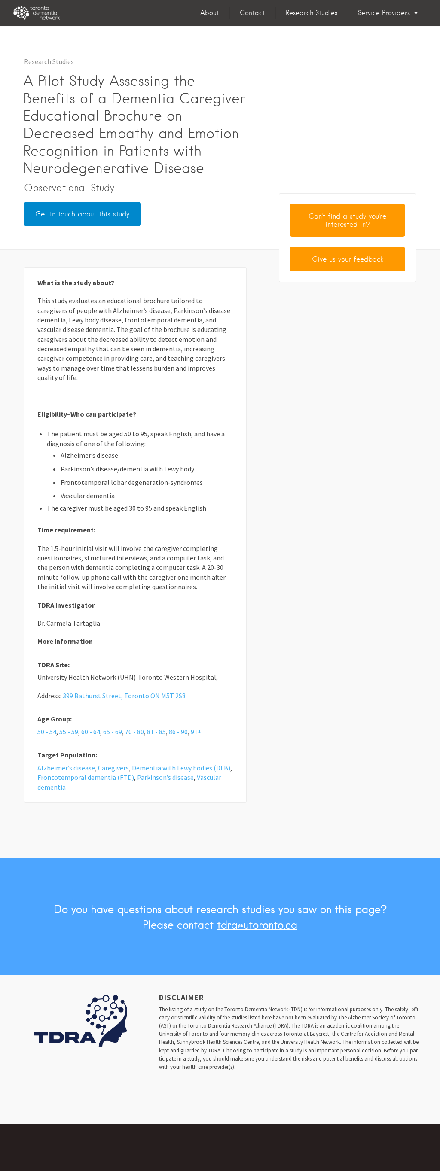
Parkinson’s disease (165, 777)
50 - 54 (46, 731)
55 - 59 (68, 731)
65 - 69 (112, 731)
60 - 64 (90, 731)
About (209, 13)
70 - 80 (134, 731)
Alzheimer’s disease (66, 767)
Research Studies (311, 13)
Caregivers (113, 767)
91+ (196, 731)
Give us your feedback (347, 259)
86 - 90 (178, 731)
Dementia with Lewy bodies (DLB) (181, 767)
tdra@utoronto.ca (257, 924)
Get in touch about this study (82, 214)
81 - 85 (156, 731)
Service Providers (384, 13)
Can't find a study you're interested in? (347, 220)
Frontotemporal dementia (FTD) (85, 777)
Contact (252, 13)
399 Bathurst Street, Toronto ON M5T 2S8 (124, 695)
